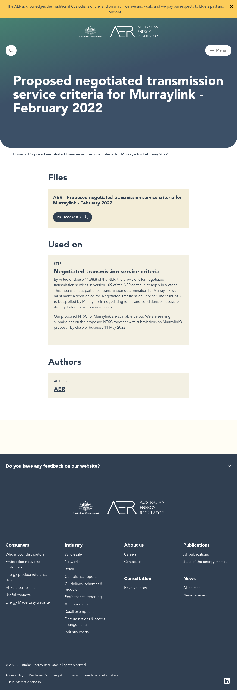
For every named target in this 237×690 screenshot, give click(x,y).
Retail (69, 569)
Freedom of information (100, 675)
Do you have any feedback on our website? (53, 466)
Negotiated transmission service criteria (106, 271)
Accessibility (14, 675)
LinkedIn (226, 680)
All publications (196, 554)
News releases (195, 595)
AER (59, 389)
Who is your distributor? (25, 554)
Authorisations (76, 604)
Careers (130, 554)
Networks (72, 561)
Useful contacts (18, 595)
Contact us (132, 561)
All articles (191, 588)
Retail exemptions (79, 611)
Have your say (135, 588)
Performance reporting (83, 597)
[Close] (231, 6)
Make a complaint (20, 587)
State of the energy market (205, 561)
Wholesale (73, 554)
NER (111, 279)
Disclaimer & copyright (45, 675)
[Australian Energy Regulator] (118, 31)
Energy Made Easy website (28, 602)
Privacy (73, 675)
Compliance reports (81, 576)
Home (18, 154)
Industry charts (77, 632)
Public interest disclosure (24, 682)
